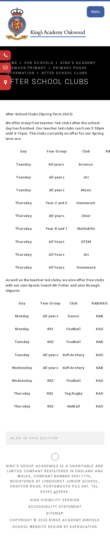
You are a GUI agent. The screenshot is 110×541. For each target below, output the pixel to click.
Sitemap (55, 513)
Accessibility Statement (55, 507)
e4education (83, 527)
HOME (11, 63)
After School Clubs (64, 73)
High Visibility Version (55, 500)
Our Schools (38, 63)
